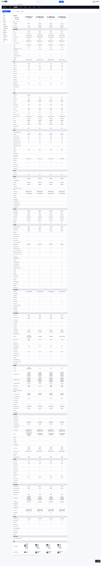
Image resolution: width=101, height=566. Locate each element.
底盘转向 (4, 20)
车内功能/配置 (5, 28)
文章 (30, 7)
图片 (10, 7)
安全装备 (4, 24)
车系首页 (5, 7)
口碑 (21, 7)
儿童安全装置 (5, 39)
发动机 (4, 15)
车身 (3, 13)
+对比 (29, 19)
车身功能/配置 (5, 26)
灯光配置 (4, 34)
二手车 (39, 7)
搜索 (61, 1)
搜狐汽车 (4, 2)
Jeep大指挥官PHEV (20, 4)
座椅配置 (4, 30)
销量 (34, 7)
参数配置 (15, 7)
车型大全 (9, 4)
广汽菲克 (15, 4)
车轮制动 (4, 22)
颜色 (3, 41)
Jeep (12, 4)
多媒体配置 (5, 32)
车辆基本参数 (5, 11)
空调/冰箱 (4, 37)
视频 (25, 7)
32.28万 (51, 23)
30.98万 (28, 23)
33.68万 (62, 23)
